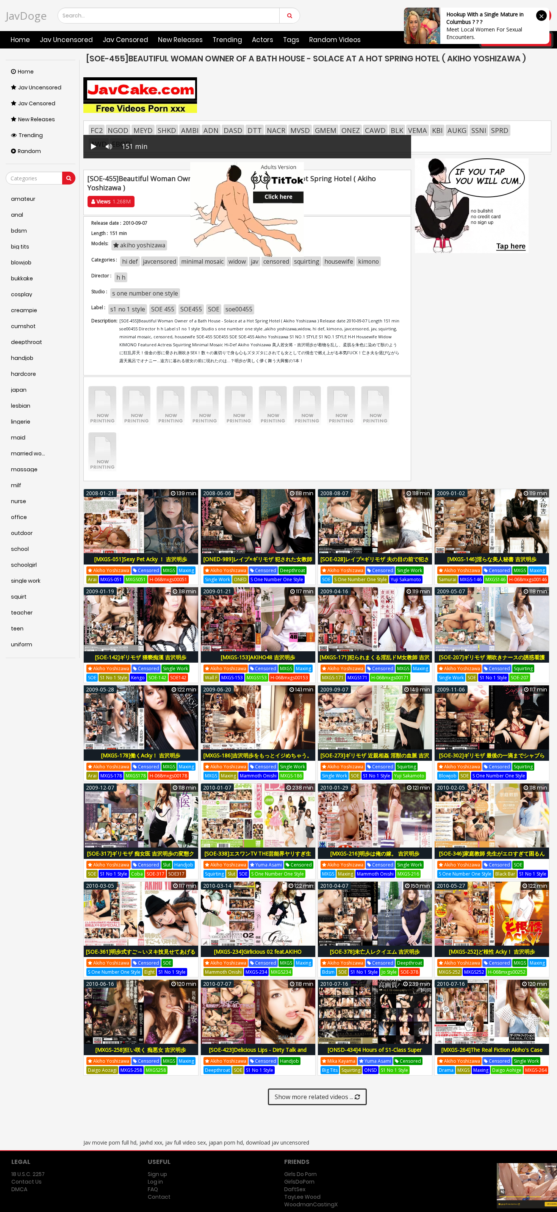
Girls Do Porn (300, 1174)
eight (149, 972)
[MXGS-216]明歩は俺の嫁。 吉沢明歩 (374, 853)
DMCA (19, 1189)
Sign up (157, 1174)
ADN (211, 130)
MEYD (143, 130)
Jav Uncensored (66, 39)
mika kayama (340, 1061)
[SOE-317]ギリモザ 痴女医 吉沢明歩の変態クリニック (140, 857)
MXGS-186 (291, 776)
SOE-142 (157, 677)
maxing (186, 570)
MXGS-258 (131, 1070)
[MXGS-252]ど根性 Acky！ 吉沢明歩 (492, 951)
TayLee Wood (302, 1197)
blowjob (448, 776)
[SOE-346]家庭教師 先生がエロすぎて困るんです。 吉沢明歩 (492, 857)
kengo (138, 677)
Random (29, 151)
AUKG (456, 130)
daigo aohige (506, 1070)
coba (137, 874)
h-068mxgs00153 (289, 677)
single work (217, 579)
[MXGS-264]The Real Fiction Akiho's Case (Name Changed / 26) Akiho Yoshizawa (492, 1054)
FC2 (97, 130)
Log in (155, 1181)
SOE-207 (520, 677)
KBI (437, 130)
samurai (447, 579)
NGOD (118, 130)
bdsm (328, 972)
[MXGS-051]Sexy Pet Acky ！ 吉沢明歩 (140, 559)
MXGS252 (474, 972)
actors (262, 39)
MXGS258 (156, 1070)
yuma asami (268, 865)
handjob (183, 865)
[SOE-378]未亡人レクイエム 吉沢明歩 (375, 951)
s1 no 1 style (127, 309)
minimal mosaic (202, 261)
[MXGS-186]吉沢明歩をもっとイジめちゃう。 (257, 755)
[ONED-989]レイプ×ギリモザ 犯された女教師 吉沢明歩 (257, 563)
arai (92, 579)
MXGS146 (495, 579)
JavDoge (26, 15)
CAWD (375, 130)
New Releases (180, 39)
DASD (233, 130)
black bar (505, 874)
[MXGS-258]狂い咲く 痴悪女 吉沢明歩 (140, 1049)
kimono (368, 261)
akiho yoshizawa (110, 570)
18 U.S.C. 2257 (28, 1174)
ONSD (370, 1070)
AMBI (190, 130)
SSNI (478, 130)
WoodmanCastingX (311, 1204)
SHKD (167, 130)
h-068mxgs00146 (528, 579)
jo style (389, 972)
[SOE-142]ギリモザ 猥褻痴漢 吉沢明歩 (140, 657)
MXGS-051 (111, 579)
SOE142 (178, 677)
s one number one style (145, 293)
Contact (159, 1197)
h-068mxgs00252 (507, 972)
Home (20, 39)
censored (276, 261)
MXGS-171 (333, 677)
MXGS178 (136, 776)
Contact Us (26, 1181)
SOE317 (176, 874)
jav (254, 261)
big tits (330, 1070)
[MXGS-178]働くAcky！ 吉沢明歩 (140, 755)
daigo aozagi (102, 1070)
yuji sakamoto (406, 579)
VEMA (417, 130)
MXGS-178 (111, 776)
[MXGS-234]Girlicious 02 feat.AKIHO (258, 951)
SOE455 (191, 309)
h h (120, 277)
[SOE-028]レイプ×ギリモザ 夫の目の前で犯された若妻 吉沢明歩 (375, 563)
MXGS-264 (536, 1070)
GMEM (325, 130)
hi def (130, 261)
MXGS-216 (408, 874)
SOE (213, 309)
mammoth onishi (258, 776)
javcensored (159, 261)
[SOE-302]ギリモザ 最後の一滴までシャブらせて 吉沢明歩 (492, 759)
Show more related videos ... (315, 1097)
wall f (211, 677)
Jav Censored (125, 39)
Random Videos (335, 39)
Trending (227, 39)
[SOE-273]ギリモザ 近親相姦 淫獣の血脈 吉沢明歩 (375, 759)
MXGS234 (281, 972)
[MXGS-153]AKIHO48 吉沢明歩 (258, 657)
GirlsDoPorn (299, 1181)
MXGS (169, 570)
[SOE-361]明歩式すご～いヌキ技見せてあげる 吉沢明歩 (141, 955)
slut (167, 865)
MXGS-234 (256, 972)
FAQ (153, 1189)
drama (446, 1070)
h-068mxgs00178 (168, 776)
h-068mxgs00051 (168, 579)
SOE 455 (162, 309)
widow (237, 261)
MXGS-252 (449, 972)
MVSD (300, 130)
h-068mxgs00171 (390, 677)
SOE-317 (155, 874)
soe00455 (238, 309)
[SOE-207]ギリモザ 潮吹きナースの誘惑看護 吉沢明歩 (492, 661)
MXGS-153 (232, 677)
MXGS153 (257, 677)
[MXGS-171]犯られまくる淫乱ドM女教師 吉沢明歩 (375, 661)
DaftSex (294, 1189)
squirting (306, 261)
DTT (254, 130)
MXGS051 (136, 579)
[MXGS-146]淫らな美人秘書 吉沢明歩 (492, 559)
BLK (397, 130)
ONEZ (350, 130)
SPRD (499, 130)
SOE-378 (409, 972)
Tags (291, 39)
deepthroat (292, 570)
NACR (276, 130)
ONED (240, 579)
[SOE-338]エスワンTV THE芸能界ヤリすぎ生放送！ (258, 857)
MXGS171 (357, 677)
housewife (338, 261)
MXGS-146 (471, 579)
